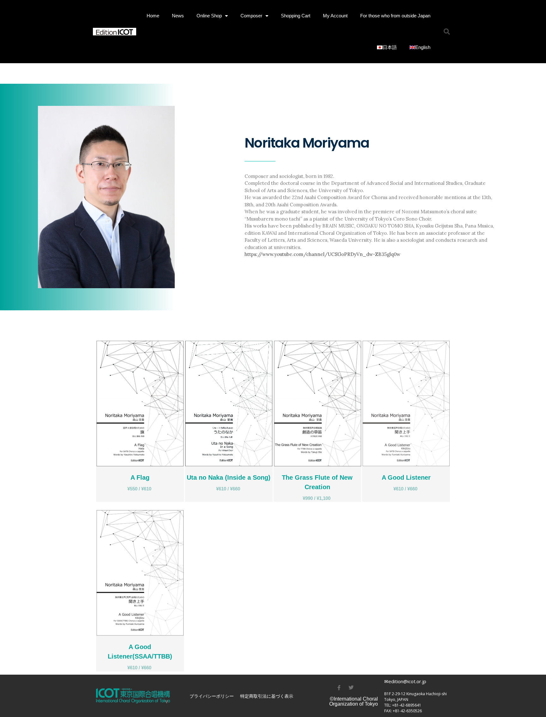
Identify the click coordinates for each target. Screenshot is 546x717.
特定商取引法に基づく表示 (266, 696)
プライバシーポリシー (212, 696)
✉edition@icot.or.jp (405, 681)
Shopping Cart (295, 15)
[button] (446, 31)
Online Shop (209, 15)
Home (153, 15)
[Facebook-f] (339, 687)
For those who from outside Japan (395, 15)
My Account (335, 15)
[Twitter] (351, 687)
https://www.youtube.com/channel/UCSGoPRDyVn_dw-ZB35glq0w (322, 254)
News (178, 15)
